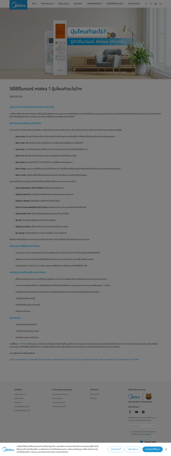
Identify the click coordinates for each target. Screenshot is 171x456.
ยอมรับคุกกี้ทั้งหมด (152, 449)
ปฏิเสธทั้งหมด (133, 449)
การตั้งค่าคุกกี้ (116, 449)
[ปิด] (166, 449)
